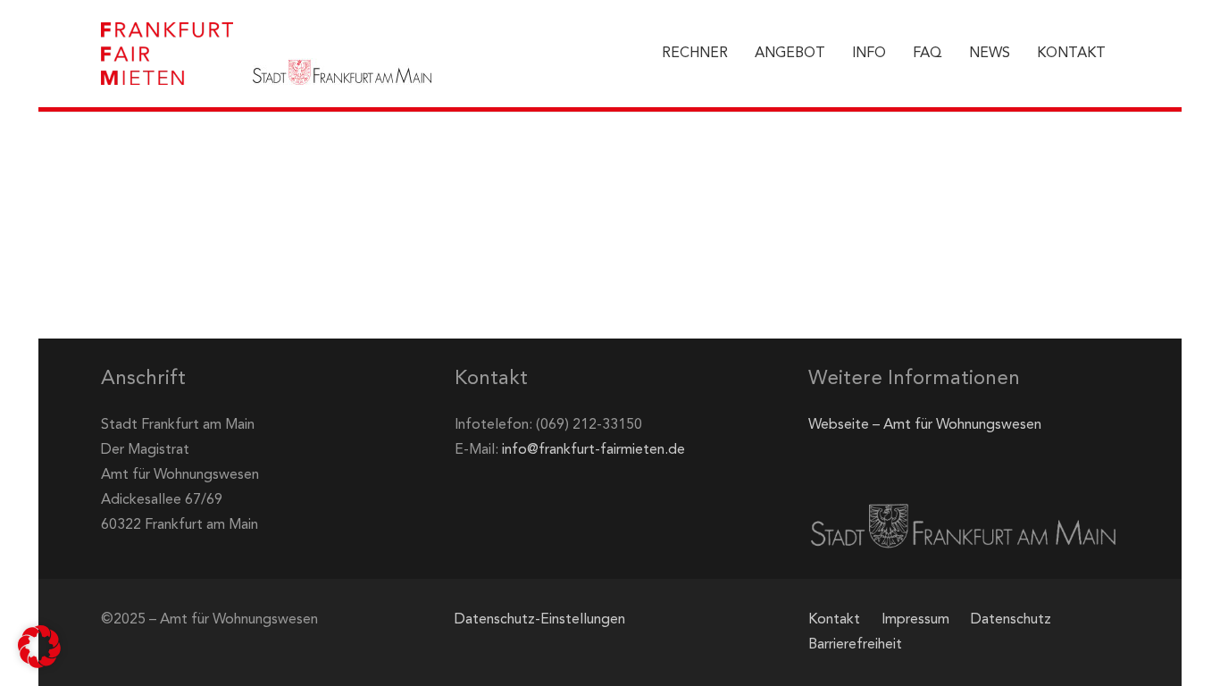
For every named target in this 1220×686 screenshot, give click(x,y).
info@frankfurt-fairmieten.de (593, 450)
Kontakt (834, 620)
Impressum (915, 620)
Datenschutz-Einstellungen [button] (540, 620)
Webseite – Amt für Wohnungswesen (924, 425)
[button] (39, 646)
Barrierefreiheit (855, 645)
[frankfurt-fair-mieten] (167, 53)
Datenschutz (1011, 620)
